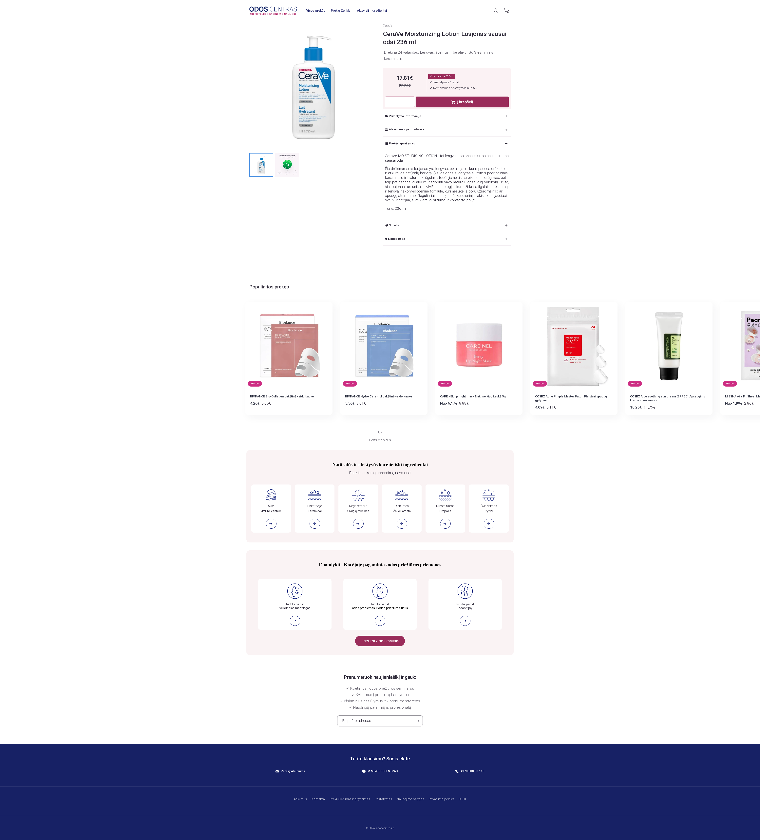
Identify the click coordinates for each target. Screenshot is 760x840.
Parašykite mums (293, 771)
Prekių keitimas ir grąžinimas (350, 799)
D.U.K (462, 799)
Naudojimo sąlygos (410, 799)
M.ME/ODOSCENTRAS (383, 771)
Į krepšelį (465, 102)
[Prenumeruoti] (417, 720)
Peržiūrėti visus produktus (380, 641)
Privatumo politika (441, 799)
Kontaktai (318, 799)
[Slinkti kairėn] (370, 432)
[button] (315, 10)
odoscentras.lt (385, 828)
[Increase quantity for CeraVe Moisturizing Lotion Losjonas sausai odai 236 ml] (407, 102)
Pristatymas (383, 799)
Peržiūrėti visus (380, 440)
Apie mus (300, 799)
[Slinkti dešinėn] (389, 432)
